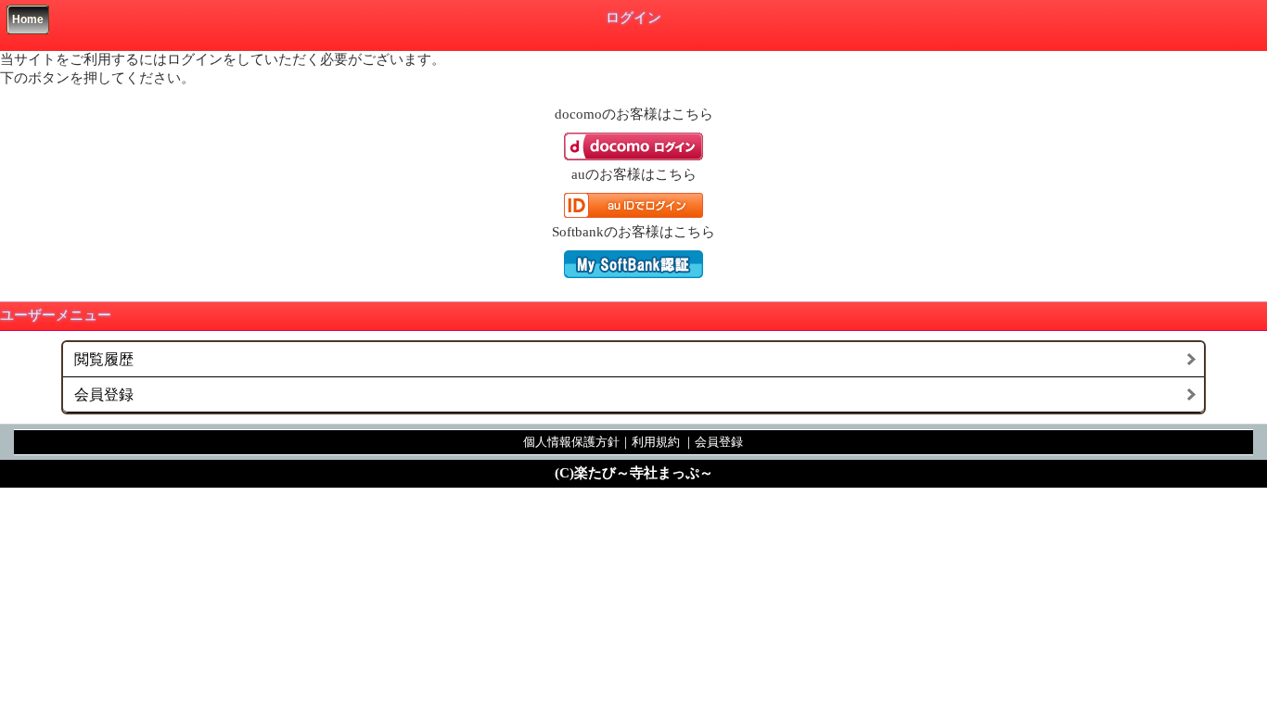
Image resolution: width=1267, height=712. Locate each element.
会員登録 (104, 394)
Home (28, 19)
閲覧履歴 (104, 359)
